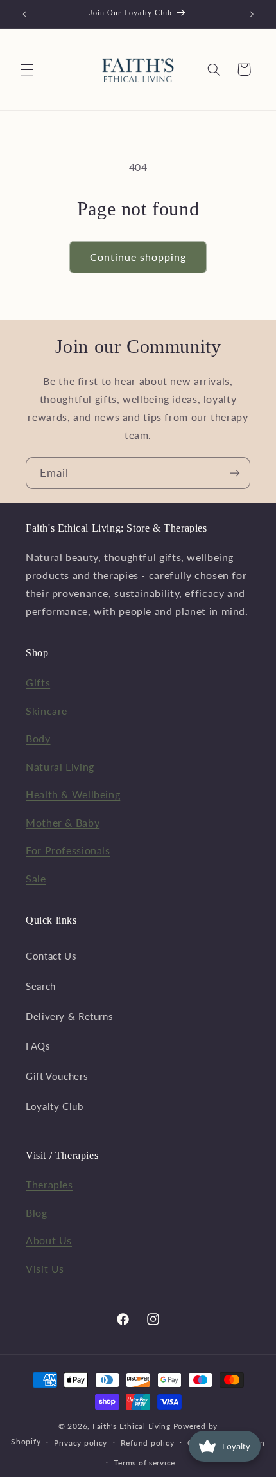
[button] (27, 69)
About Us (49, 1240)
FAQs (38, 1046)
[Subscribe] (235, 472)
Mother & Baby (62, 822)
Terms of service (144, 1462)
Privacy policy (80, 1442)
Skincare (46, 710)
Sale (36, 878)
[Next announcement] (251, 14)
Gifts (38, 682)
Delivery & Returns (69, 1016)
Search (41, 986)
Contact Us (51, 956)
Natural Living (60, 766)
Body (38, 738)
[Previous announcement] (24, 14)
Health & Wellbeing (73, 794)
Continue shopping (138, 257)
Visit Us (45, 1268)
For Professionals (68, 850)
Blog (36, 1212)
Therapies (49, 1184)
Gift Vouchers (57, 1076)
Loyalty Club (54, 1106)
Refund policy (148, 1442)
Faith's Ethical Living (131, 1426)
